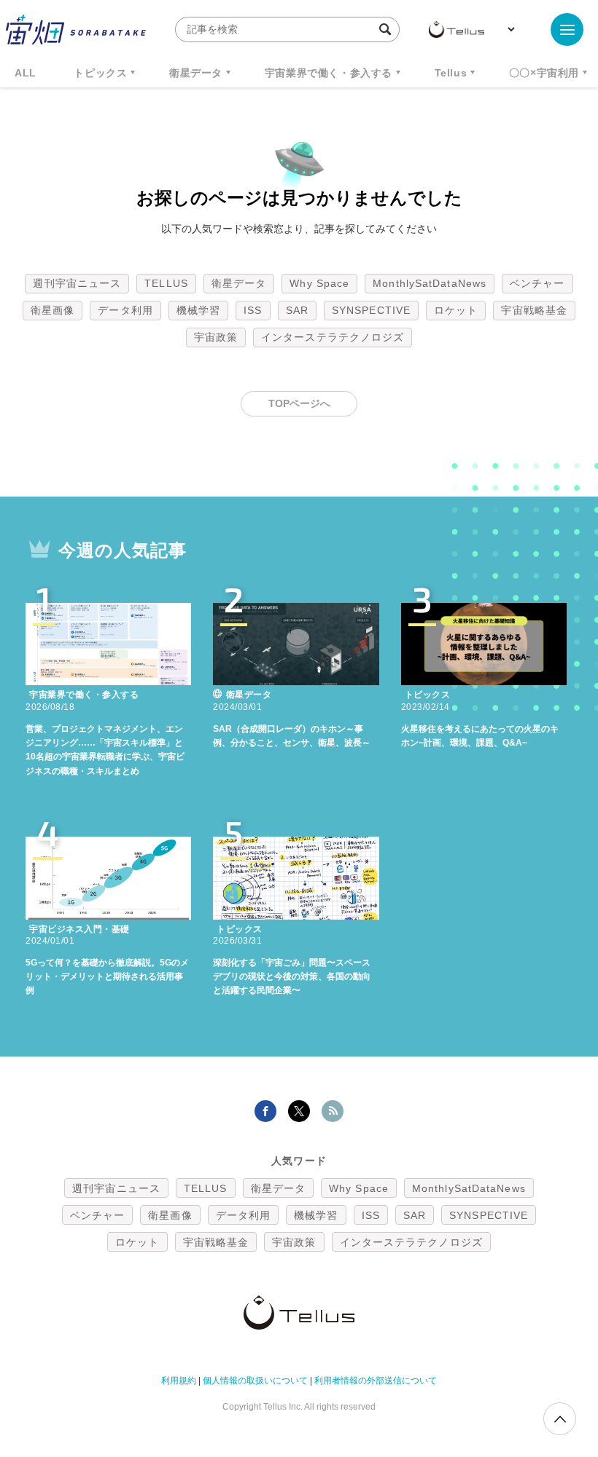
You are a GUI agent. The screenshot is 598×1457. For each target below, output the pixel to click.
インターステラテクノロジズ (332, 337)
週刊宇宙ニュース (77, 283)
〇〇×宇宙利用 (544, 73)
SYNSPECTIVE (371, 310)
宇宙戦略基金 (534, 310)
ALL (25, 73)
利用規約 (178, 1380)
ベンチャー (537, 283)
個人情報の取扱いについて (255, 1380)
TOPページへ (299, 403)
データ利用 (125, 310)
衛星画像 (52, 310)
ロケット (456, 310)
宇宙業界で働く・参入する (328, 73)
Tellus (451, 73)
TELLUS (166, 283)
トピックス (100, 73)
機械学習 (198, 310)
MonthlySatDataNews (429, 283)
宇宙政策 (216, 337)
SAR (297, 310)
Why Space (319, 283)
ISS (253, 310)
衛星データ (195, 73)
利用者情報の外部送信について (375, 1380)
